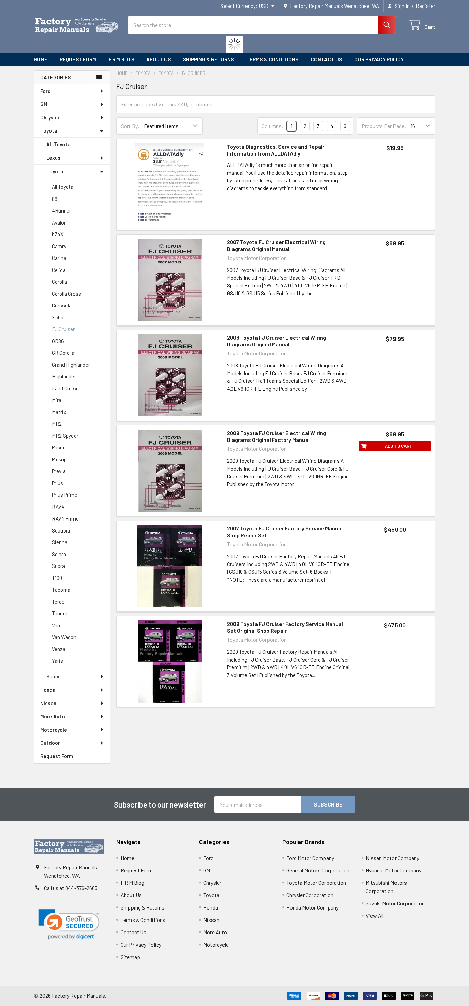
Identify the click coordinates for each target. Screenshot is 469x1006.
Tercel (59, 601)
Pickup (59, 459)
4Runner (61, 210)
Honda (48, 690)
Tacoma (61, 589)
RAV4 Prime (65, 518)
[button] (69, 924)
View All (375, 915)
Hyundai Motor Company (393, 870)
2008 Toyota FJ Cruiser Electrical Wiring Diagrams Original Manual (276, 340)
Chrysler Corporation (309, 895)
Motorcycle (53, 730)
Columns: (273, 126)
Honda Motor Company (312, 907)
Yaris (57, 661)
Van (56, 625)
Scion (52, 676)
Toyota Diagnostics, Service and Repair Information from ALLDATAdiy (275, 150)
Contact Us (326, 59)
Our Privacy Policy (379, 59)
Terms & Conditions (272, 59)
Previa (59, 471)
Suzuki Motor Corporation (395, 903)
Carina (59, 258)
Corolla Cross (66, 293)
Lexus (53, 158)
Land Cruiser (66, 388)
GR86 (58, 341)
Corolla (59, 281)
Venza (58, 649)
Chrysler (50, 117)
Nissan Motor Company (392, 858)
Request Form (78, 59)
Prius (57, 483)
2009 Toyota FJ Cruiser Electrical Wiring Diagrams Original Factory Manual (276, 436)
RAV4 (58, 507)
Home (40, 59)
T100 (57, 578)
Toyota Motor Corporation (316, 882)
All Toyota (58, 144)
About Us (158, 59)
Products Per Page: (384, 126)
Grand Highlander (71, 365)
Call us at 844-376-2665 (71, 887)
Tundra (59, 613)
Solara (59, 554)
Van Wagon (64, 637)
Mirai (57, 400)
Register (425, 6)
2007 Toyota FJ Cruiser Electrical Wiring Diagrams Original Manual (276, 245)
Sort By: (130, 126)
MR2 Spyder (65, 436)
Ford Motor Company (310, 858)
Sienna (59, 542)
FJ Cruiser (63, 329)
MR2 (57, 424)
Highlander (64, 376)
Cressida (62, 305)
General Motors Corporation (318, 870)
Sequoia (61, 530)
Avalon (59, 222)
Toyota (48, 130)
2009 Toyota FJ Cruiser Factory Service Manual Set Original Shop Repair (285, 627)
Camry (59, 246)
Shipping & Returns (208, 59)
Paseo (59, 447)
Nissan (48, 703)
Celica (59, 270)
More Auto (52, 716)
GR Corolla (63, 353)
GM (43, 104)
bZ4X (58, 234)
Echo (58, 317)
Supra (58, 566)
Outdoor (50, 743)
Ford (45, 91)
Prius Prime (64, 495)
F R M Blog (121, 59)
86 (54, 199)
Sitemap (130, 956)
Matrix (59, 412)
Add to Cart (398, 446)
